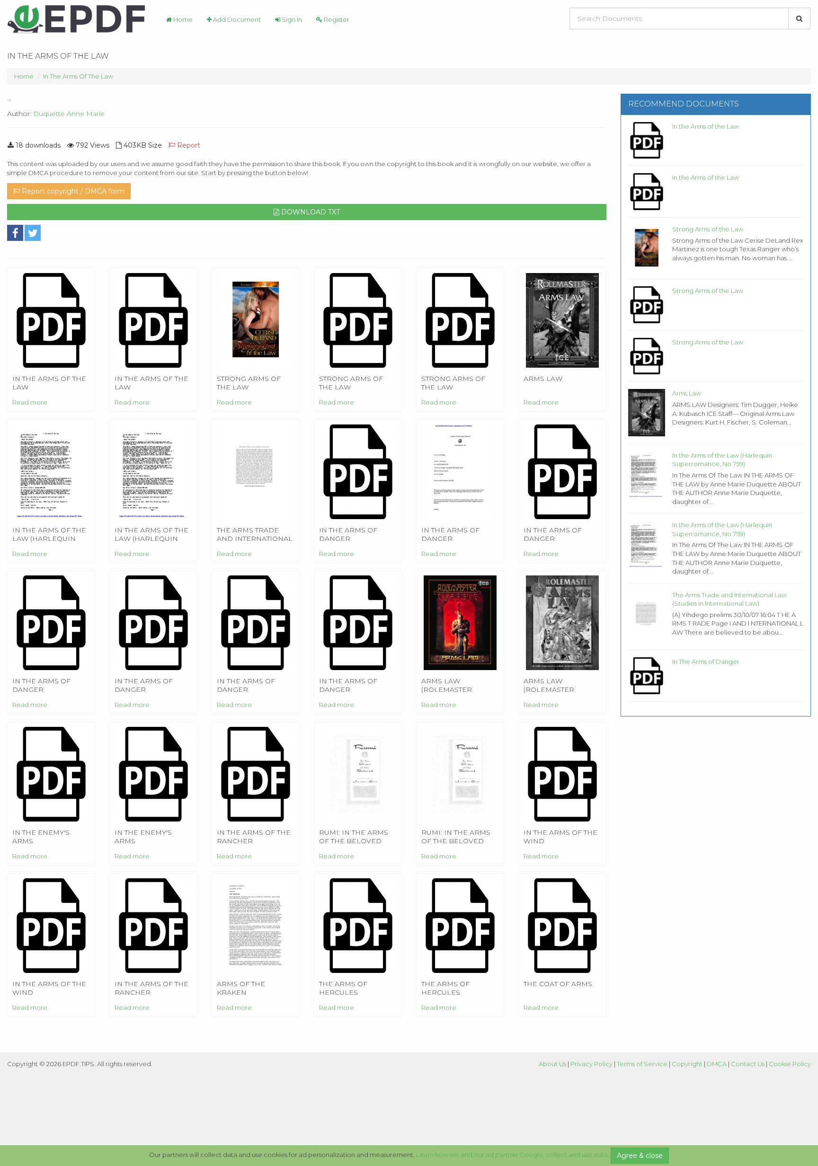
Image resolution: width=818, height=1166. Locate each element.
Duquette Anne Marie (69, 113)
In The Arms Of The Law (78, 76)
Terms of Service (642, 1064)
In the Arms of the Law (705, 126)
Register (335, 19)
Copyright (687, 1064)
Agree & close (640, 1155)
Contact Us (748, 1064)
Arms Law (686, 393)
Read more (29, 402)
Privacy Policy (591, 1064)
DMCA (717, 1064)
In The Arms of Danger (705, 661)
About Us (552, 1064)
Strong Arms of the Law (707, 229)
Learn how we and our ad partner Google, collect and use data (512, 1154)
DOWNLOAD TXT (309, 212)
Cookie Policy (790, 1064)
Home (182, 19)
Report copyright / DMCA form (72, 191)
